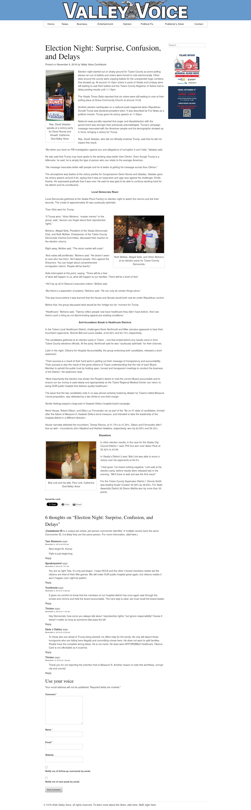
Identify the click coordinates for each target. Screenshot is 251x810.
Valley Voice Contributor (94, 64)
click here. (131, 534)
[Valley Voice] (125, 18)
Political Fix (147, 23)
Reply (48, 558)
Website (49, 754)
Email (49, 742)
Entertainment (105, 23)
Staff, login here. (147, 804)
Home (50, 23)
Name (49, 729)
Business (82, 23)
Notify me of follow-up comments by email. (68, 771)
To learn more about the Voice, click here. (115, 804)
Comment (51, 694)
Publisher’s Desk (174, 23)
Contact (198, 23)
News (65, 23)
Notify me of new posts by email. (62, 781)
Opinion (127, 23)
